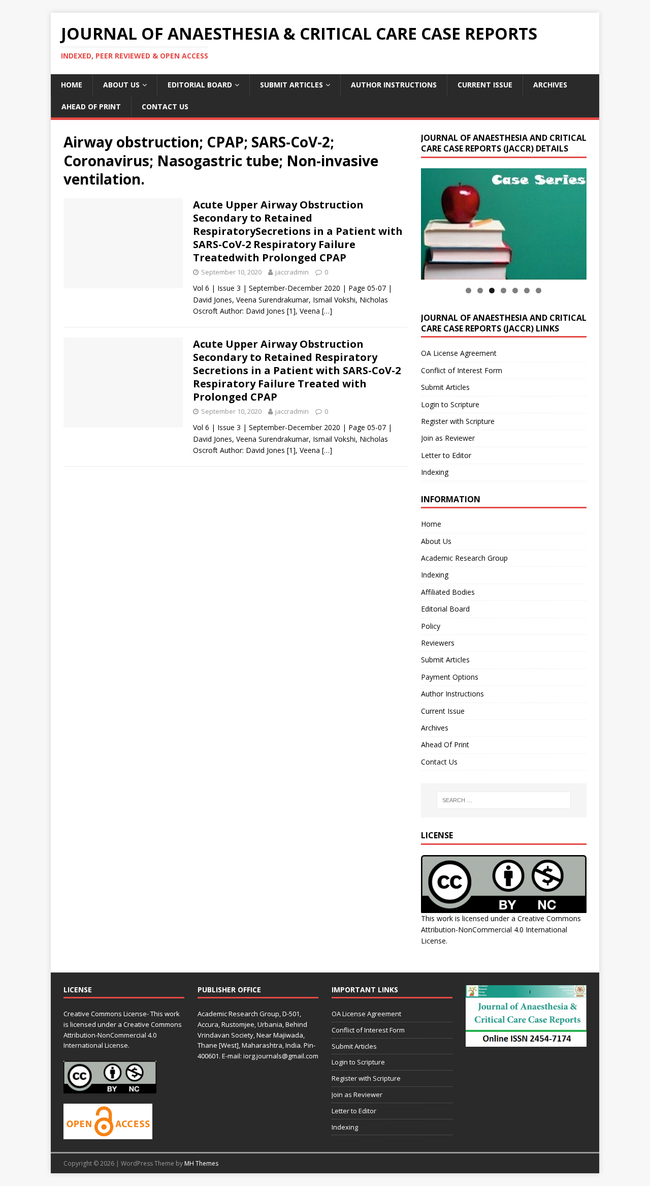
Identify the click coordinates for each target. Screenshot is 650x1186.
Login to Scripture (450, 404)
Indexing (434, 472)
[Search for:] (503, 800)
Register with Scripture (458, 421)
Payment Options (449, 677)
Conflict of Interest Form (461, 370)
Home (71, 84)
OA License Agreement (459, 353)
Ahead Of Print (91, 106)
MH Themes (201, 1163)
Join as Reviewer (448, 438)
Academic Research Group (464, 558)
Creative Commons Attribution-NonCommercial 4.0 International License (501, 930)
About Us (121, 84)
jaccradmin (292, 272)
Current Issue (485, 84)
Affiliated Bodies (448, 592)
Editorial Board (200, 84)
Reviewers (437, 643)
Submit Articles (291, 84)
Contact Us (165, 106)
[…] (327, 311)
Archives (550, 84)
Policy (430, 626)
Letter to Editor (446, 455)
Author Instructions (394, 84)
